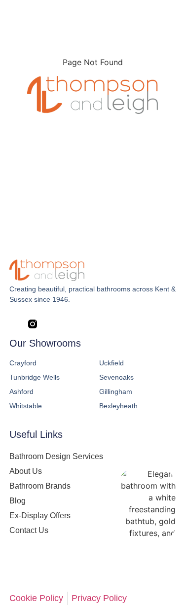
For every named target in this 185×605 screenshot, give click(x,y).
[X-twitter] (51, 324)
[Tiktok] (88, 324)
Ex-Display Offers (40, 515)
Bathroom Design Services (56, 456)
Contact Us (28, 530)
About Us (25, 471)
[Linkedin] (70, 324)
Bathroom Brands (40, 486)
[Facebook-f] (13, 324)
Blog (17, 501)
